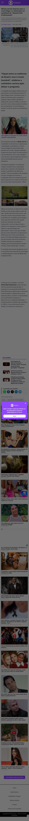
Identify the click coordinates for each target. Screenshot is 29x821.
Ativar (14, 416)
